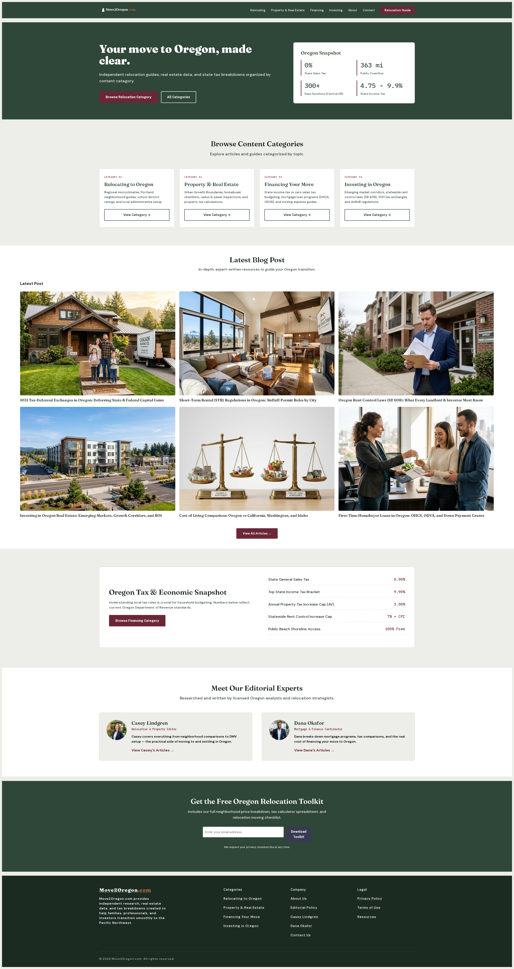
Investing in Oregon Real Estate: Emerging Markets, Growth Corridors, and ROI (91, 515)
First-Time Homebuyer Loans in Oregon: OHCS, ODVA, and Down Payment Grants (411, 515)
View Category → (137, 215)
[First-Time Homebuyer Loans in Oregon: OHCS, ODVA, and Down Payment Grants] (416, 459)
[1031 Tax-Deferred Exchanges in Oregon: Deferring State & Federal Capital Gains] (97, 343)
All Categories (178, 97)
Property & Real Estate (288, 10)
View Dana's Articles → (314, 750)
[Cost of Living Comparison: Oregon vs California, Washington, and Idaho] (257, 459)
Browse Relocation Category (128, 97)
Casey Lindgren (304, 917)
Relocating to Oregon (242, 898)
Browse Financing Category (137, 621)
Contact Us (301, 935)
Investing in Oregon (241, 926)
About (352, 10)
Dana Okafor (301, 926)
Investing (336, 10)
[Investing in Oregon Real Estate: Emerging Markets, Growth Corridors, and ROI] (97, 459)
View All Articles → (257, 533)
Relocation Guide (397, 10)
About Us (299, 898)
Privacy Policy (369, 898)
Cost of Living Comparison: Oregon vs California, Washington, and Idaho (243, 515)
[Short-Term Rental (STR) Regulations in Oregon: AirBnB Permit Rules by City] (257, 343)
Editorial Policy (304, 907)
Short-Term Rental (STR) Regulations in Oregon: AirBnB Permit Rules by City (248, 400)
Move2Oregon (125, 890)
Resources (366, 917)
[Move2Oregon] (118, 10)
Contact (369, 10)
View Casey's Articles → (153, 750)
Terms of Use (368, 907)
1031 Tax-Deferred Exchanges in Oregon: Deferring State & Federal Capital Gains (92, 400)
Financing (317, 10)
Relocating (257, 10)
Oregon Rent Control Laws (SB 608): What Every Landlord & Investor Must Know (411, 400)
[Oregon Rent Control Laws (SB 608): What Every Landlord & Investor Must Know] (416, 343)
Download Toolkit (298, 834)
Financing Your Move (241, 917)
